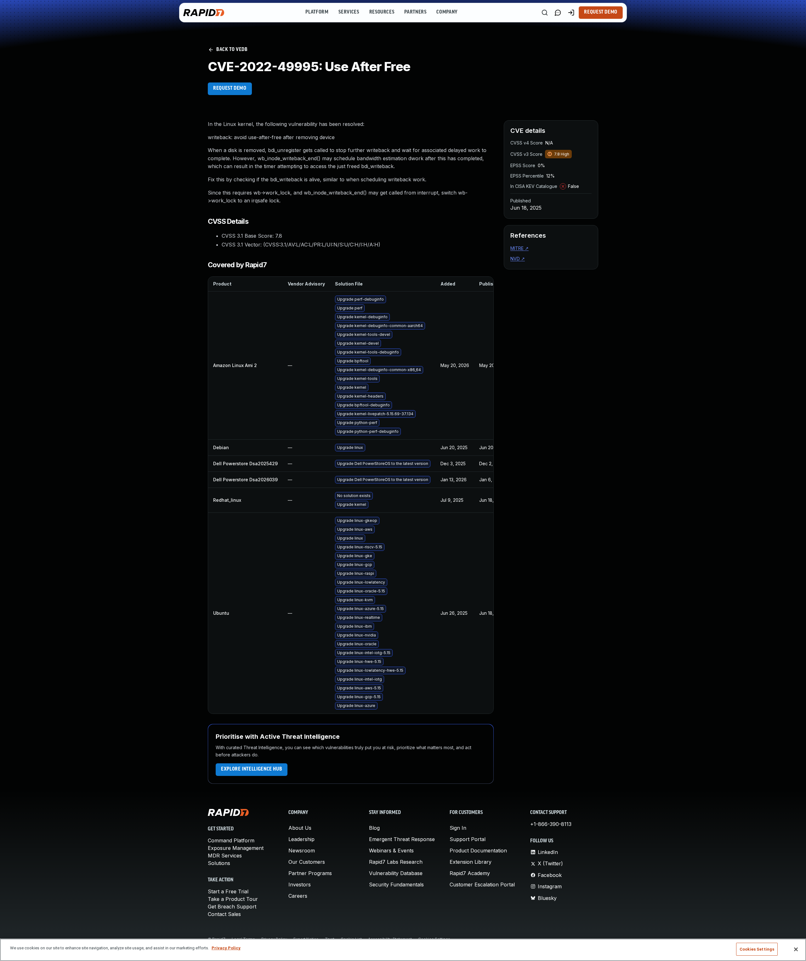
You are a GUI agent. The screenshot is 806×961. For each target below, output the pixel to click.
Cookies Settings (757, 949)
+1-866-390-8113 (550, 824)
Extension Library (470, 862)
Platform (316, 12)
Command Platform (231, 840)
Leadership (301, 839)
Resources (381, 12)
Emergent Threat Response (402, 839)
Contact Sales (224, 914)
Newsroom (301, 850)
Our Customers (306, 862)
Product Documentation (478, 850)
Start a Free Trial (228, 891)
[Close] (796, 949)
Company (446, 12)
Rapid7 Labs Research (396, 862)
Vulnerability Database (396, 873)
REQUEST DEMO (230, 88)
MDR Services (225, 855)
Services (348, 12)
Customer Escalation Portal (482, 884)
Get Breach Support (232, 906)
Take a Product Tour (233, 899)
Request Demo (600, 12)
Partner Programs (310, 873)
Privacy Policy (226, 948)
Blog (374, 828)
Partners (415, 12)
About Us (299, 828)
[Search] (544, 12)
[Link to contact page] (558, 12)
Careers (297, 896)
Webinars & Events (391, 850)
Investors (299, 884)
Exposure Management (236, 848)
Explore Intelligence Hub (251, 769)
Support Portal (467, 839)
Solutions (219, 863)
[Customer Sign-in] (571, 12)
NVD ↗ (517, 258)
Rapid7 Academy (470, 873)
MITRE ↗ (519, 248)
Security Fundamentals (396, 884)
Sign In (458, 828)
